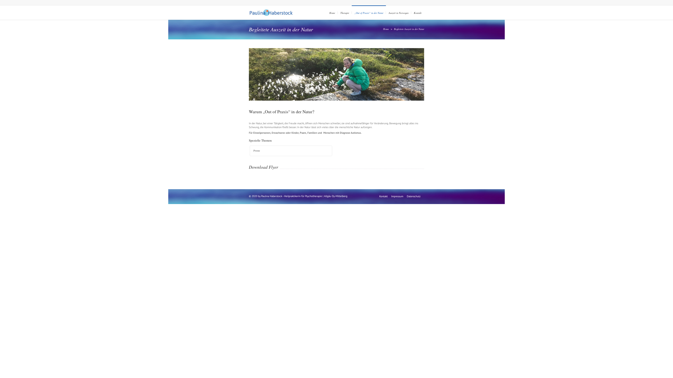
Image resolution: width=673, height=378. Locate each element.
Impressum (397, 196)
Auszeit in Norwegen (399, 13)
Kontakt (418, 13)
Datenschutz (414, 196)
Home (332, 13)
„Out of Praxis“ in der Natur (368, 13)
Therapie (344, 13)
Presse (256, 150)
